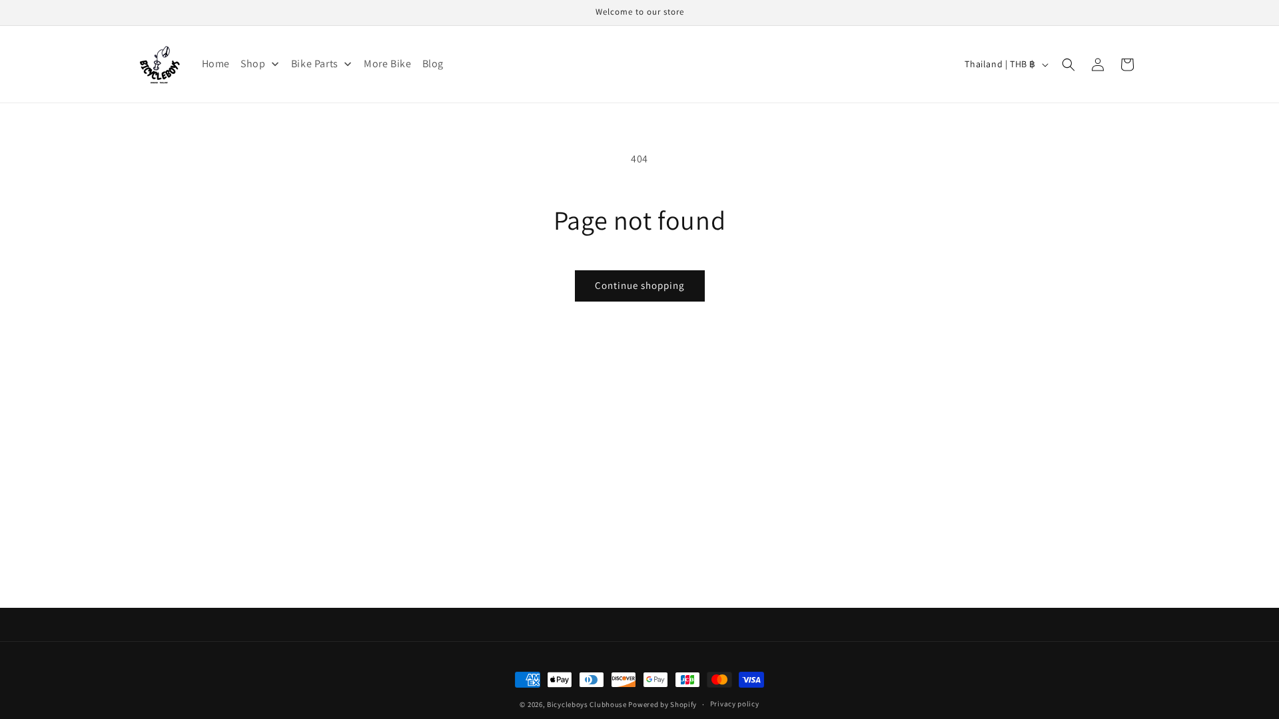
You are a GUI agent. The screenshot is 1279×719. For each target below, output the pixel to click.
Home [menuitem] (216, 64)
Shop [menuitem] (252, 64)
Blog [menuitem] (433, 64)
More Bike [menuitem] (387, 64)
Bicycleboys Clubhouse (587, 704)
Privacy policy (734, 703)
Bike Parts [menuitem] (314, 64)
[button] (1068, 64)
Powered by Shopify (662, 704)
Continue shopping (640, 285)
